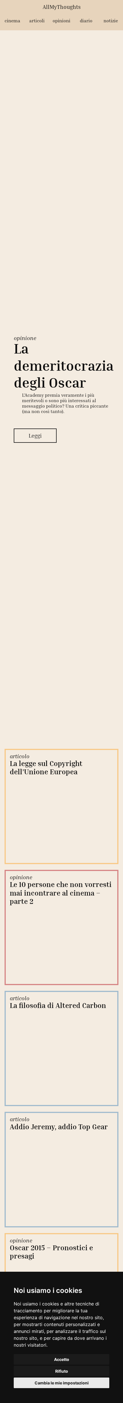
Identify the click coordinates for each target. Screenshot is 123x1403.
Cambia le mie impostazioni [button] (62, 1382)
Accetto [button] (61, 1359)
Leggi (35, 436)
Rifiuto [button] (61, 1371)
